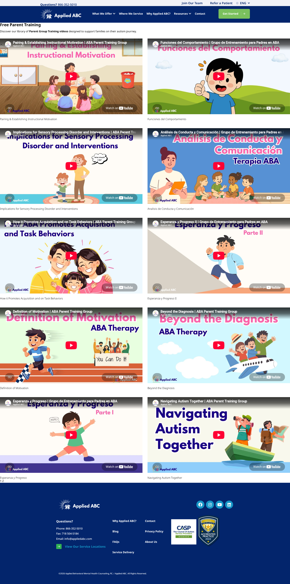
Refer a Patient (221, 3)
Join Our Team (192, 3)
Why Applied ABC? (124, 521)
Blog (115, 531)
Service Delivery (123, 552)
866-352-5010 (67, 5)
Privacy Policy (154, 531)
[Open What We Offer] (114, 14)
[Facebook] (200, 505)
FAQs (115, 541)
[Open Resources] (190, 14)
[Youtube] (219, 505)
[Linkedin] (229, 505)
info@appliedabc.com (78, 539)
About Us (151, 541)
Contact (150, 521)
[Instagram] (210, 505)
